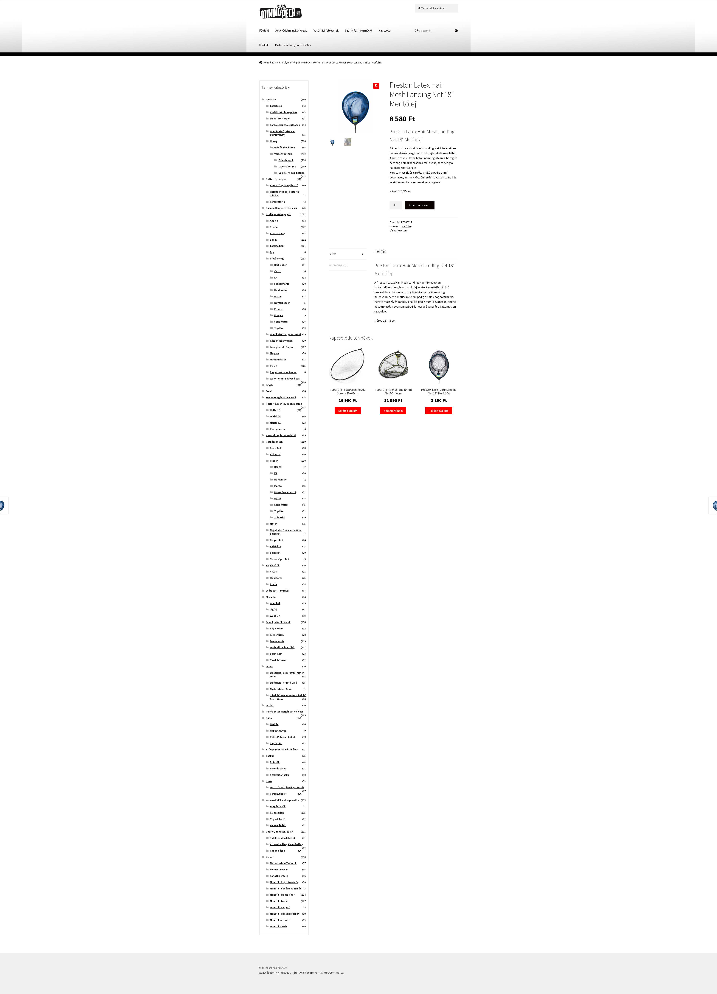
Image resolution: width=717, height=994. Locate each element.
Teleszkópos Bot (279, 559)
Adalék (274, 220)
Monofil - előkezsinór (282, 894)
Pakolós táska (278, 768)
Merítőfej (318, 62)
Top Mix (278, 328)
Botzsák (275, 762)
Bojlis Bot (275, 448)
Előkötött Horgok (280, 118)
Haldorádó (280, 290)
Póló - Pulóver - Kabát (282, 737)
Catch (277, 271)
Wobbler (275, 615)
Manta (278, 486)
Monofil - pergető (280, 907)
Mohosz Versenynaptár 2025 (293, 45)
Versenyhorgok (283, 153)
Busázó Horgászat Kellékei (281, 208)
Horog (273, 141)
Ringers (278, 315)
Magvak (274, 353)
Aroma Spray (277, 233)
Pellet (273, 366)
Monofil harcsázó (280, 920)
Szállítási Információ (358, 30)
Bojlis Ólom (276, 628)
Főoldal (264, 30)
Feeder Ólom (277, 635)
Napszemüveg (278, 730)
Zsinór (269, 857)
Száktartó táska (279, 775)
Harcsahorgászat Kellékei (281, 435)
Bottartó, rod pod (276, 179)
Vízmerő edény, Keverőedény (286, 844)
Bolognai (275, 454)
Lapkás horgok (287, 166)
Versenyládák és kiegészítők (282, 800)
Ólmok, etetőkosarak (278, 622)
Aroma (274, 227)
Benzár (278, 467)
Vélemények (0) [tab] (338, 265)
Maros (277, 296)
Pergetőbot (276, 540)
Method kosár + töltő (282, 647)
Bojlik (273, 239)
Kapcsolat (385, 30)
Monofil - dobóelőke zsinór (285, 888)
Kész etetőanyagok (281, 340)
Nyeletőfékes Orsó (280, 689)
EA (275, 277)
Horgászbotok (274, 441)
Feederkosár (277, 641)
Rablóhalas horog (284, 147)
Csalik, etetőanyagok (278, 214)
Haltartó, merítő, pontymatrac (294, 62)
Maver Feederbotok (285, 492)
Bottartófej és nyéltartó (284, 185)
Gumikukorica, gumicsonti (285, 334)
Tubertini (279, 517)
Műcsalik (271, 597)
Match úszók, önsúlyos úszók (287, 787)
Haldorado (280, 479)
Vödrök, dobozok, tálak (279, 831)
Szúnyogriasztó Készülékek (282, 749)
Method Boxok (278, 359)
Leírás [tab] (332, 254)
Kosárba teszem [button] (347, 410)
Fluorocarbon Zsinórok (283, 863)
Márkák (264, 45)
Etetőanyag (277, 258)
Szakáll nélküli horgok (291, 172)
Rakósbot (275, 546)
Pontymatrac (277, 429)
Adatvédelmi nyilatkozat (291, 30)
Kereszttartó (277, 201)
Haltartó (275, 410)
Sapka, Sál (276, 743)
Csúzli (273, 571)
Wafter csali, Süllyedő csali (285, 378)
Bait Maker (280, 265)
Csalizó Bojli (277, 246)
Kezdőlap (269, 62)
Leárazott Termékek (277, 590)
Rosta (273, 584)
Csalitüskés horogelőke (283, 112)
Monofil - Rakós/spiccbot (284, 913)
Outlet (270, 705)
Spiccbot (275, 552)
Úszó (269, 781)
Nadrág (274, 724)
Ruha (269, 718)
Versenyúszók (278, 793)
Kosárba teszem (419, 205)
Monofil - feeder (279, 901)
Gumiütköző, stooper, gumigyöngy (282, 133)
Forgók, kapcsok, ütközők (285, 125)
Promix (278, 309)
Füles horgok (286, 160)
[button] (376, 86)
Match (273, 523)
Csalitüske (276, 106)
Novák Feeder (282, 302)
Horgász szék (277, 806)
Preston (402, 230)
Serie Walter (281, 321)
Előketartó (276, 578)
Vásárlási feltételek (326, 30)
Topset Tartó (277, 819)
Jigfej (273, 609)
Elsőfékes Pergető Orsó (283, 682)
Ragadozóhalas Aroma (283, 372)
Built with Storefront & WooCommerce (318, 972)
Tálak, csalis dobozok (282, 838)
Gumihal (275, 603)
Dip (272, 252)
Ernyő (269, 391)
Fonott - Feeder (279, 869)
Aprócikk (271, 99)
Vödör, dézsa (277, 850)
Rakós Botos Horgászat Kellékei (284, 711)
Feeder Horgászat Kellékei (281, 397)
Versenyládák (278, 825)
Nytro (277, 498)
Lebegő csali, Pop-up (282, 347)
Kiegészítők (273, 565)
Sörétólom (276, 653)
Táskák (270, 755)
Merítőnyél (276, 422)
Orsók (269, 666)
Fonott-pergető (279, 876)
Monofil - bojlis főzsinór (284, 882)
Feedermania (281, 283)
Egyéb (269, 385)
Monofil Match (278, 926)
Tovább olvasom (438, 410)
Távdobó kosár (278, 660)
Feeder (274, 460)
